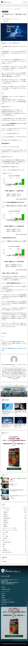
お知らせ (4, 534)
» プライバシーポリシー (5, 591)
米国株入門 (5, 516)
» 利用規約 (3, 593)
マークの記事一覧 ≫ (14, 378)
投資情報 (5, 512)
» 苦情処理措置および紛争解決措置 (7, 602)
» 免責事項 (3, 597)
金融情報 (5, 526)
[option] (14, 389)
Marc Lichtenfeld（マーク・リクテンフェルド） (12, 19)
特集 (3, 546)
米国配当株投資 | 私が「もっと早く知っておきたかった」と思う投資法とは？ (7, 412)
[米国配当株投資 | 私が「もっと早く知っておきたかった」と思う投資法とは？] (7, 406)
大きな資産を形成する (7, 542)
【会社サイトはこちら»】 (13, 579)
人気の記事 (4, 538)
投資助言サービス (13, 484)
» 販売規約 (3, 595)
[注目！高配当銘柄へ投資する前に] (5, 491)
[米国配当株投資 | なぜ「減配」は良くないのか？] (7, 420)
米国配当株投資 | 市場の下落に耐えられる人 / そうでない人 (20, 412)
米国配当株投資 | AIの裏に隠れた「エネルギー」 (20, 425)
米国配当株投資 (17, 9)
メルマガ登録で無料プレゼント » (14, 468)
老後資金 (5, 520)
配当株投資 (5, 522)
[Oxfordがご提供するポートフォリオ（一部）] (5, 497)
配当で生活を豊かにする (7, 552)
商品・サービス (5, 540)
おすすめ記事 (5, 532)
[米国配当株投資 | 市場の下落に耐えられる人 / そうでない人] (20, 406)
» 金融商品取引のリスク (5, 600)
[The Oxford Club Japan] (6, 2)
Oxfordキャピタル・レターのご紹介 (9, 530)
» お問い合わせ (4, 604)
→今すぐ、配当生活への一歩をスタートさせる (14, 349)
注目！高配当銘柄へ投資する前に (17, 490)
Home (4, 9)
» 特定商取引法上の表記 (5, 589)
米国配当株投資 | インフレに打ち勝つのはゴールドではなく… (14, 392)
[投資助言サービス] (5, 486)
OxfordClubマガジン (10, 9)
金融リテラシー (7, 389)
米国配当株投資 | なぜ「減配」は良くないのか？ (7, 425)
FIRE (4, 548)
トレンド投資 (6, 510)
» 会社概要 (3, 587)
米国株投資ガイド (6, 550)
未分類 (3, 544)
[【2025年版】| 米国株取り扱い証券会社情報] (5, 480)
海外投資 (5, 514)
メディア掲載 (5, 536)
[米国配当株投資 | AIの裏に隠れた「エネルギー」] (20, 420)
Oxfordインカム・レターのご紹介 (9, 528)
